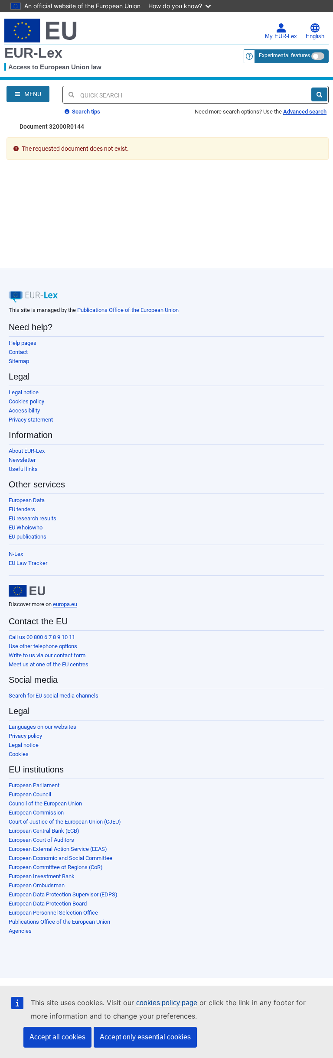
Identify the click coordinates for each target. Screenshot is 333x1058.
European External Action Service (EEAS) (58, 849)
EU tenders (22, 509)
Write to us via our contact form (47, 655)
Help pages (22, 343)
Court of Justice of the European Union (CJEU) (65, 821)
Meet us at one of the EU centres (48, 664)
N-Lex (16, 554)
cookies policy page (166, 1002)
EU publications (27, 536)
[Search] (319, 94)
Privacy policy (25, 736)
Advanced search (304, 111)
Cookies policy (26, 401)
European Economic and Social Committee (60, 858)
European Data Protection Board (48, 903)
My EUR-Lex (281, 36)
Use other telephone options (43, 646)
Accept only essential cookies (145, 1037)
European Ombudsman (37, 885)
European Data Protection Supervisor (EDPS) (63, 894)
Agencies (20, 931)
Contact (18, 352)
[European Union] (27, 591)
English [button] (315, 36)
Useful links (23, 469)
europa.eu (65, 604)
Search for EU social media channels (53, 695)
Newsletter (22, 460)
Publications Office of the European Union (128, 310)
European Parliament (34, 785)
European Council (30, 794)
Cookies (19, 754)
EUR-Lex (33, 53)
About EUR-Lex (27, 451)
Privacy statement (31, 419)
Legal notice (24, 392)
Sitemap (19, 361)
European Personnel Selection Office (53, 912)
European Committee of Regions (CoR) (56, 867)
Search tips (85, 111)
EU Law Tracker (28, 563)
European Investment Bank (42, 876)
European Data (27, 500)
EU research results (32, 518)
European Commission (36, 812)
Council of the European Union (45, 803)
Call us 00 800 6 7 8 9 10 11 (42, 637)
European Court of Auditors (41, 840)
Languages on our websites (42, 727)
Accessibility (24, 410)
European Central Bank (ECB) (44, 831)
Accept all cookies (57, 1037)
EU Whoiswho (25, 527)
